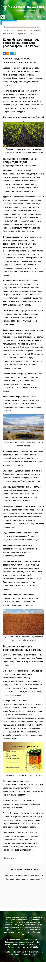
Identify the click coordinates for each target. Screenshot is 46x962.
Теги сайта (41, 17)
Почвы (13, 858)
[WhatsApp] (14, 53)
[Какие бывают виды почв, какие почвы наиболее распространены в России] (23, 134)
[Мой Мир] (11, 53)
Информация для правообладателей (22, 940)
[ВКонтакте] (4, 53)
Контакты (28, 17)
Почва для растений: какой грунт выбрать (23, 875)
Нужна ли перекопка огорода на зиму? (24, 879)
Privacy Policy (12, 954)
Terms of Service (27, 954)
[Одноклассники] (7, 53)
